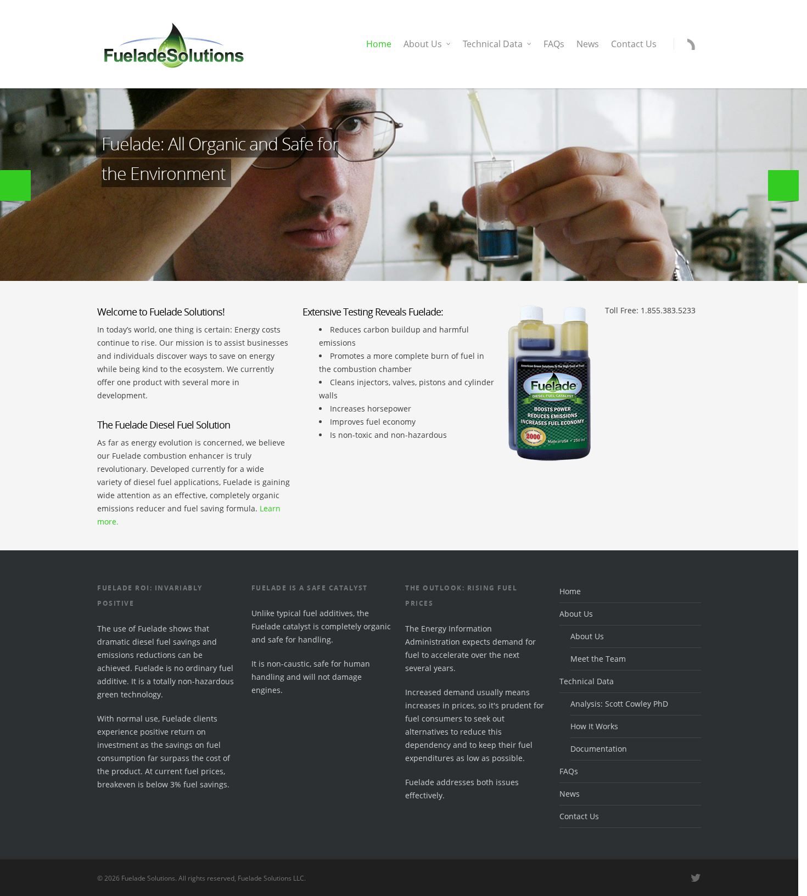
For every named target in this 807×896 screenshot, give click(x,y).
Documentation (598, 748)
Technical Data (493, 44)
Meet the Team (598, 658)
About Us (423, 44)
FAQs (553, 44)
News (587, 44)
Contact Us (634, 44)
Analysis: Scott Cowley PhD (619, 703)
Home (378, 44)
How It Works (594, 726)
